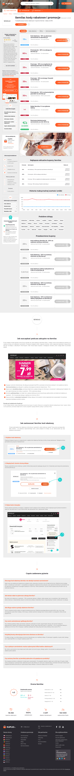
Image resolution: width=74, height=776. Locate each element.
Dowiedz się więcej (9, 75)
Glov (29, 229)
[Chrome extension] (57, 758)
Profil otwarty (11, 143)
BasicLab (34, 229)
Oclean (60, 223)
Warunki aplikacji (34, 44)
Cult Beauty (54, 223)
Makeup (29, 223)
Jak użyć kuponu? (10, 65)
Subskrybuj (44, 147)
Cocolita (23, 229)
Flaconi (35, 223)
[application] (46, 202)
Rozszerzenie (58, 747)
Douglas (45, 229)
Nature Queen (24, 226)
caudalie (44, 220)
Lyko (55, 229)
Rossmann (61, 229)
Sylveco (38, 220)
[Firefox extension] (64, 758)
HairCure (32, 226)
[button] (61, 194)
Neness (61, 220)
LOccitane (47, 223)
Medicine (23, 223)
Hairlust (38, 226)
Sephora (56, 220)
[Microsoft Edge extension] (62, 758)
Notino (39, 229)
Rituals (40, 223)
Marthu (50, 220)
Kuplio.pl (5, 13)
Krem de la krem (45, 226)
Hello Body (31, 220)
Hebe (51, 229)
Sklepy (10, 13)
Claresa (62, 226)
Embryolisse (24, 220)
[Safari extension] (60, 758)
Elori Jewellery (55, 226)
